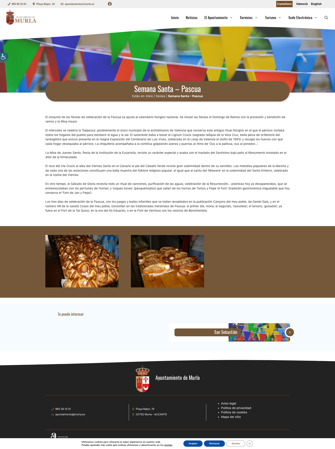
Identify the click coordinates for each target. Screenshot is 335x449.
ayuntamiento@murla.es (79, 3)
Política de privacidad (236, 408)
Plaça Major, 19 (45, 3)
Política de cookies (234, 412)
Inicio (175, 17)
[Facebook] (110, 4)
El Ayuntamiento (216, 17)
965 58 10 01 (19, 3)
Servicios (246, 17)
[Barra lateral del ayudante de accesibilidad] (4, 56)
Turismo (270, 17)
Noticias (192, 17)
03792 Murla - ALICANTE (151, 414)
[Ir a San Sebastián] (259, 332)
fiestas (160, 96)
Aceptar (193, 443)
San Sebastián (225, 332)
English (316, 4)
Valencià (302, 4)
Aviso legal (228, 403)
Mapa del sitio (231, 417)
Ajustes (236, 443)
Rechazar (214, 443)
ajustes (168, 445)
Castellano (284, 4)
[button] (326, 17)
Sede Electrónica (300, 17)
